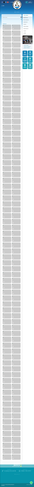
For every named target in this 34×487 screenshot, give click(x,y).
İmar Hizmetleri (26, 28)
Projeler (25, 24)
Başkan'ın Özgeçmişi (27, 47)
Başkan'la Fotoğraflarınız (27, 46)
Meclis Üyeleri (26, 17)
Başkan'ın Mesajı (26, 45)
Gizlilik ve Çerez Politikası (29, 484)
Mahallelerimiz (26, 26)
